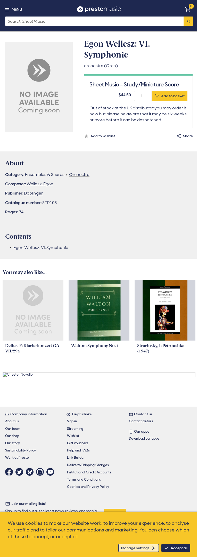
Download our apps (144, 438)
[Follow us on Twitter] (20, 472)
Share (188, 136)
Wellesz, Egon (40, 184)
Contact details (141, 421)
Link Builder (76, 457)
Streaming (75, 428)
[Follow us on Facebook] (10, 472)
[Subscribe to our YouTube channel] (51, 472)
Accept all (179, 548)
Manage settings (135, 548)
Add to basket (173, 96)
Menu (17, 9)
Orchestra (79, 174)
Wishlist (73, 436)
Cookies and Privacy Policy (88, 487)
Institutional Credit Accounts (89, 472)
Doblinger (33, 193)
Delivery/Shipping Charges (88, 465)
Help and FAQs (78, 450)
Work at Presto (17, 457)
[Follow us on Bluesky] (31, 472)
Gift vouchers (77, 443)
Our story (12, 443)
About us (12, 421)
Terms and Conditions (84, 479)
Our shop (12, 436)
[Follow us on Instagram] (41, 472)
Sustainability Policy (20, 450)
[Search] (188, 21)
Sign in (72, 421)
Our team (12, 428)
